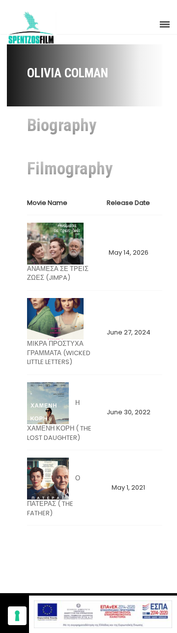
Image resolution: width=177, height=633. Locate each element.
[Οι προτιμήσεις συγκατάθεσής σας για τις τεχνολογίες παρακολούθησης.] (17, 615)
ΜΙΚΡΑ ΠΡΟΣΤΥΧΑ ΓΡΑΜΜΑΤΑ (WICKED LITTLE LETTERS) (58, 352)
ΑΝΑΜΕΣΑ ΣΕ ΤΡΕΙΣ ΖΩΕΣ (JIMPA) (57, 273)
